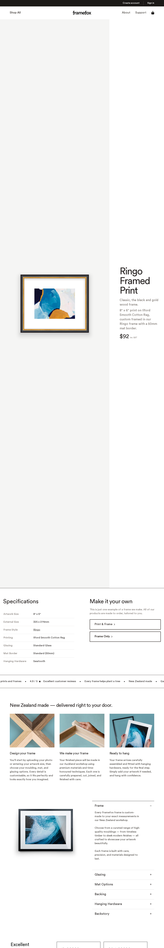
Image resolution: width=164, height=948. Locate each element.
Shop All (15, 12)
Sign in (150, 3)
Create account (131, 3)
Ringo (36, 630)
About (126, 12)
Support (140, 12)
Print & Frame (103, 624)
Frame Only (102, 636)
